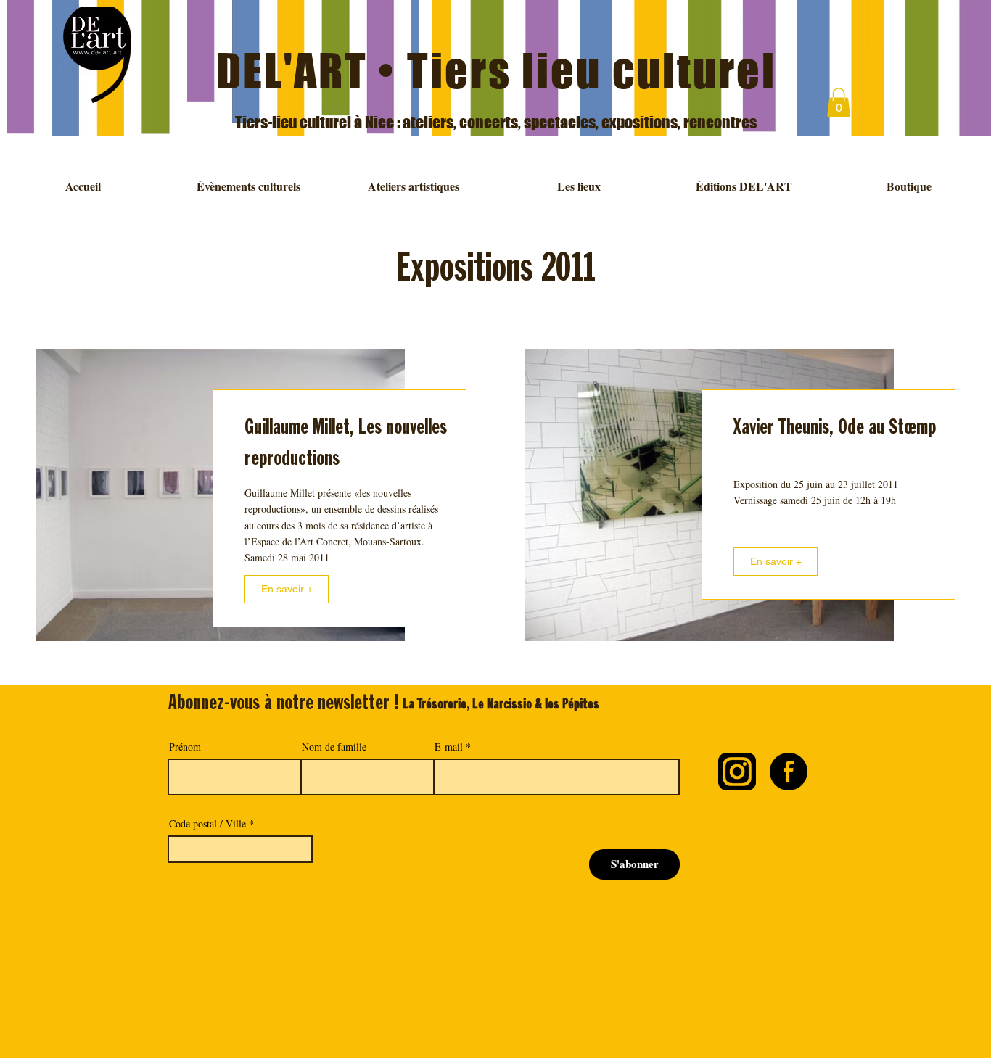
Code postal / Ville (207, 824)
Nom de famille (334, 747)
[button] (838, 102)
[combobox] (240, 849)
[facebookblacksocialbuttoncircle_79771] (788, 771)
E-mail (449, 747)
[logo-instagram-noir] (737, 771)
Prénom (185, 747)
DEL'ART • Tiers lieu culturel (496, 70)
